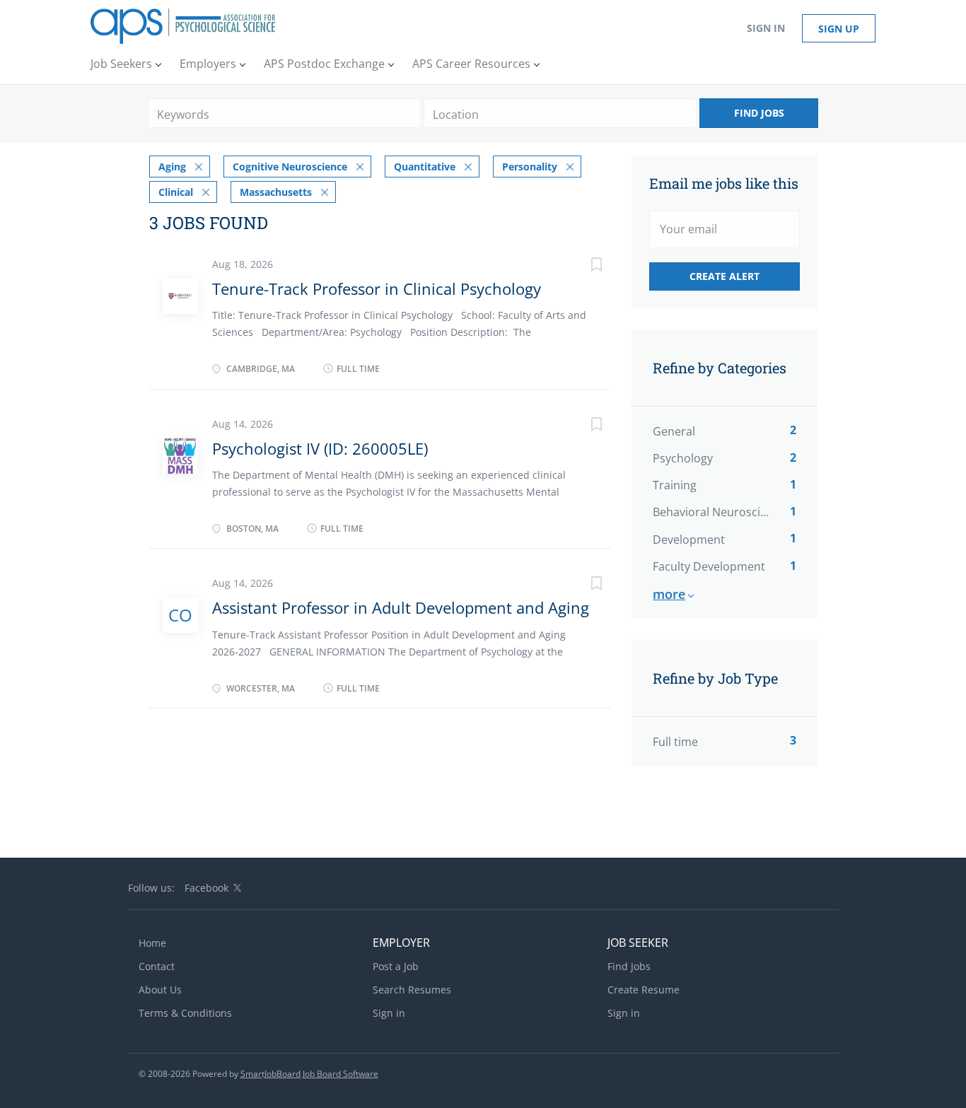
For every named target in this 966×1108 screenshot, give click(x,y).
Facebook (206, 887)
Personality (529, 166)
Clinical (175, 192)
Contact (157, 966)
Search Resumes (412, 989)
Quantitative (424, 166)
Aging (172, 166)
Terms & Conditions (185, 1013)
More (669, 593)
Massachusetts (276, 192)
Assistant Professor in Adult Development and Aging (400, 607)
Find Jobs (759, 112)
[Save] (582, 266)
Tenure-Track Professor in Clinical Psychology (376, 288)
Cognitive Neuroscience (290, 166)
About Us (160, 989)
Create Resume (643, 989)
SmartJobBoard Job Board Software (309, 1074)
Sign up (838, 28)
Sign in (766, 28)
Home (152, 943)
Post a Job (396, 966)
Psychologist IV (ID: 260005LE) (320, 448)
